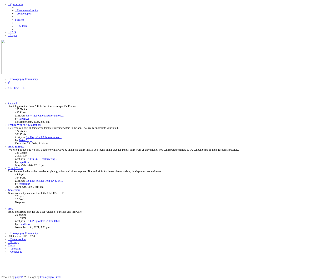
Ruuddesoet (25, 224)
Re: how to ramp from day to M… (44, 180)
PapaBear (24, 118)
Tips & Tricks (15, 168)
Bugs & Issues (16, 146)
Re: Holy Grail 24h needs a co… (44, 137)
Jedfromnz (24, 183)
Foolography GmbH (51, 277)
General (12, 103)
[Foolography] (53, 73)
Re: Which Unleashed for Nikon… (45, 115)
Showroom (14, 190)
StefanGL (24, 140)
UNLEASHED (16, 87)
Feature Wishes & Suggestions (24, 124)
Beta (10, 208)
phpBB (19, 277)
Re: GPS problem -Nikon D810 (43, 221)
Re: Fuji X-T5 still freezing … (42, 158)
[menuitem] (26, 10)
